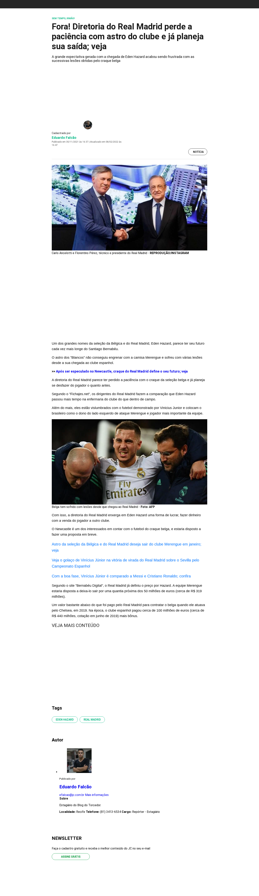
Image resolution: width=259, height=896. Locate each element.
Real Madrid (92, 719)
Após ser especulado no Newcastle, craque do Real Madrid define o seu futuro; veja (122, 371)
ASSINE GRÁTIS (70, 856)
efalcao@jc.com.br (71, 795)
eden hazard (65, 719)
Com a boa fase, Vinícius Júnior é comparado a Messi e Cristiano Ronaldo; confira (121, 576)
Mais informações (97, 795)
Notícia (198, 151)
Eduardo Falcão (64, 138)
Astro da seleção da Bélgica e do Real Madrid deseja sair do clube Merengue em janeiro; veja (126, 547)
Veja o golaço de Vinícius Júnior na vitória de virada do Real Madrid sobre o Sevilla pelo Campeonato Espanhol (125, 563)
